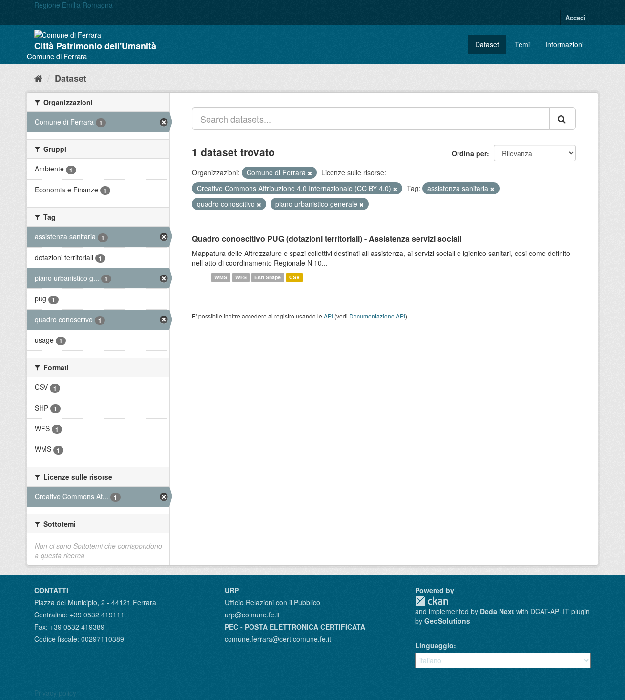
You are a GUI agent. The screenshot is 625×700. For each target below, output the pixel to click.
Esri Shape (267, 277)
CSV (294, 277)
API (328, 316)
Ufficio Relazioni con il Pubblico (272, 602)
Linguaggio (434, 645)
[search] (562, 118)
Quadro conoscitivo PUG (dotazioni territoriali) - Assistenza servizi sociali (326, 238)
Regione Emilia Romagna (73, 5)
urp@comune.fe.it (252, 614)
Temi (522, 44)
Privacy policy (55, 693)
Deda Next (497, 611)
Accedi (575, 17)
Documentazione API (377, 316)
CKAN (431, 601)
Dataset (487, 44)
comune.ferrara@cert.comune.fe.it (278, 639)
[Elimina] (310, 173)
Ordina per (469, 153)
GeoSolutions (447, 621)
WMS (220, 277)
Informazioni (564, 44)
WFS (241, 277)
